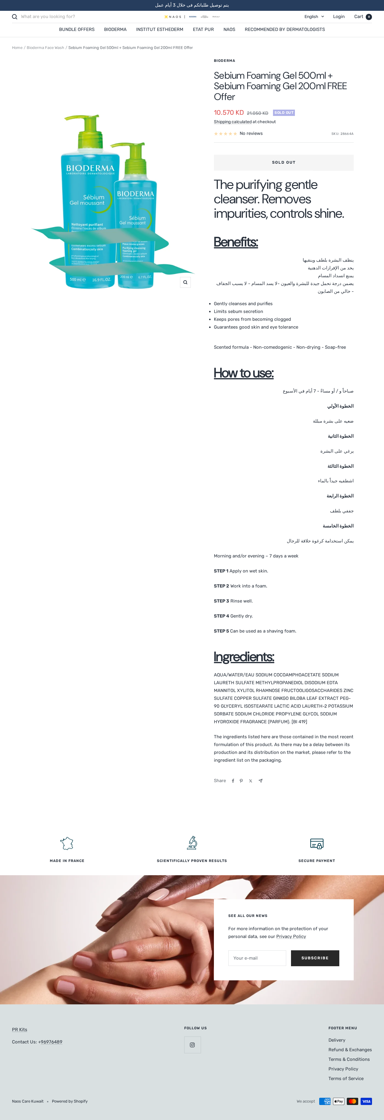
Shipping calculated (233, 121)
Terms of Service (346, 1078)
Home (17, 47)
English (311, 16)
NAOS (229, 29)
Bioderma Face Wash (45, 47)
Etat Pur (203, 29)
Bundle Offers (76, 29)
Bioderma (115, 29)
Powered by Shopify (70, 1101)
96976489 (51, 1042)
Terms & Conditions (349, 1059)
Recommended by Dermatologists (285, 29)
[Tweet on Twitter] (250, 781)
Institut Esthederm (159, 29)
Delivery (336, 1040)
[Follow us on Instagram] (192, 1045)
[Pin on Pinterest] (241, 781)
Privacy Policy (291, 936)
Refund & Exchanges (350, 1049)
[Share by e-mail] (260, 781)
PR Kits (19, 1029)
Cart (362, 16)
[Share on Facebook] (233, 781)
